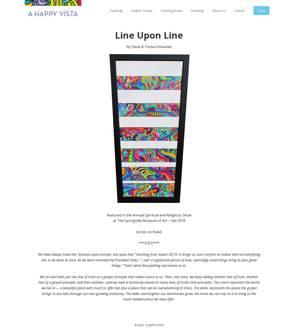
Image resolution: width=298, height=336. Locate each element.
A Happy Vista (53, 11)
